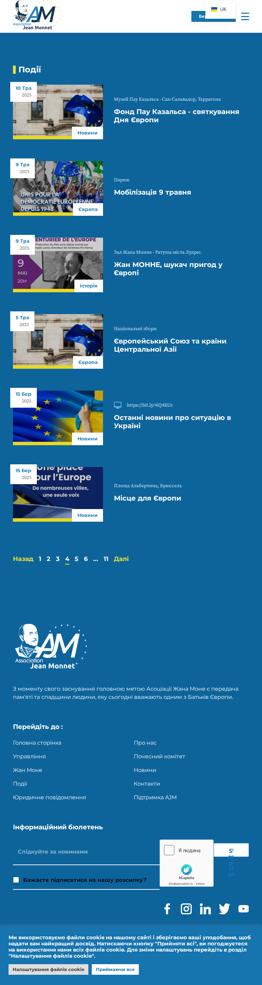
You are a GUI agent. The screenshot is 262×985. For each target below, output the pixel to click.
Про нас (145, 743)
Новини (145, 770)
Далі (121, 559)
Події (20, 783)
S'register (231, 852)
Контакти (147, 783)
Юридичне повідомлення (49, 797)
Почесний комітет (159, 756)
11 (106, 559)
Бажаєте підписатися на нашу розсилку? (84, 880)
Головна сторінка (37, 743)
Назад (23, 559)
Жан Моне (27, 770)
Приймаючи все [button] (115, 969)
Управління (29, 756)
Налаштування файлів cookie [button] (48, 969)
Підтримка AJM (155, 797)
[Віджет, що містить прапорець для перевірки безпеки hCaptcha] (187, 863)
